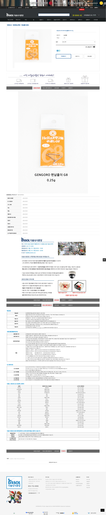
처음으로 (77, 479)
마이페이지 (35, 7)
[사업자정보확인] (65, 487)
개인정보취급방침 (79, 483)
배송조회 (88, 487)
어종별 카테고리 (12, 7)
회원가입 (82, 7)
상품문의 (70, 88)
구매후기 (63, 88)
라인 (26, 19)
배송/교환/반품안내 (47, 88)
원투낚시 (80, 19)
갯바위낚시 (72, 19)
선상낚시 (65, 19)
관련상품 (56, 88)
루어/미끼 (18, 19)
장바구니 (86, 7)
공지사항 (88, 479)
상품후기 (88, 483)
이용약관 (77, 481)
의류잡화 (96, 19)
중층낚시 (49, 19)
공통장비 (88, 19)
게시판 (20, 7)
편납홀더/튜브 (25, 25)
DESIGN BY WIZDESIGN (65, 506)
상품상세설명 (36, 88)
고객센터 (27, 7)
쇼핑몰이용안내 (79, 485)
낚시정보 (88, 485)
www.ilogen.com (40, 327)
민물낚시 (41, 19)
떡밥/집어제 (10, 19)
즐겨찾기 (96, 7)
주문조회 (91, 7)
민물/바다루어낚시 (57, 20)
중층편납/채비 (16, 25)
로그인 (78, 7)
